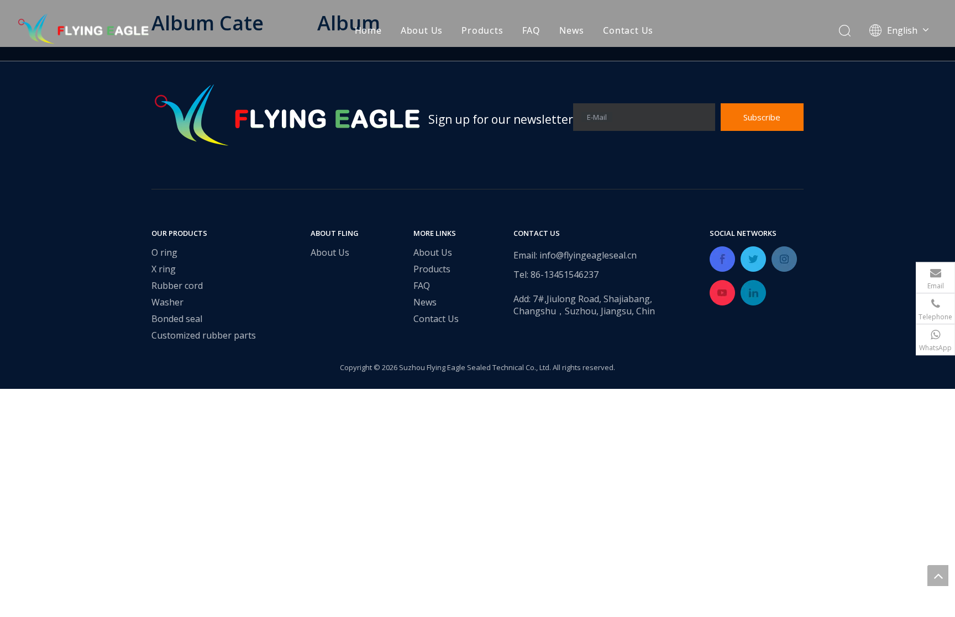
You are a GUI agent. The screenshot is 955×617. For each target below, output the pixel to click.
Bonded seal (176, 319)
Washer (167, 302)
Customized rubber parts (203, 335)
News (571, 30)
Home (368, 30)
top (937, 575)
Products (482, 30)
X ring (163, 269)
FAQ (531, 30)
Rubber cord (177, 286)
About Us (422, 30)
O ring (164, 252)
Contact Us (628, 30)
